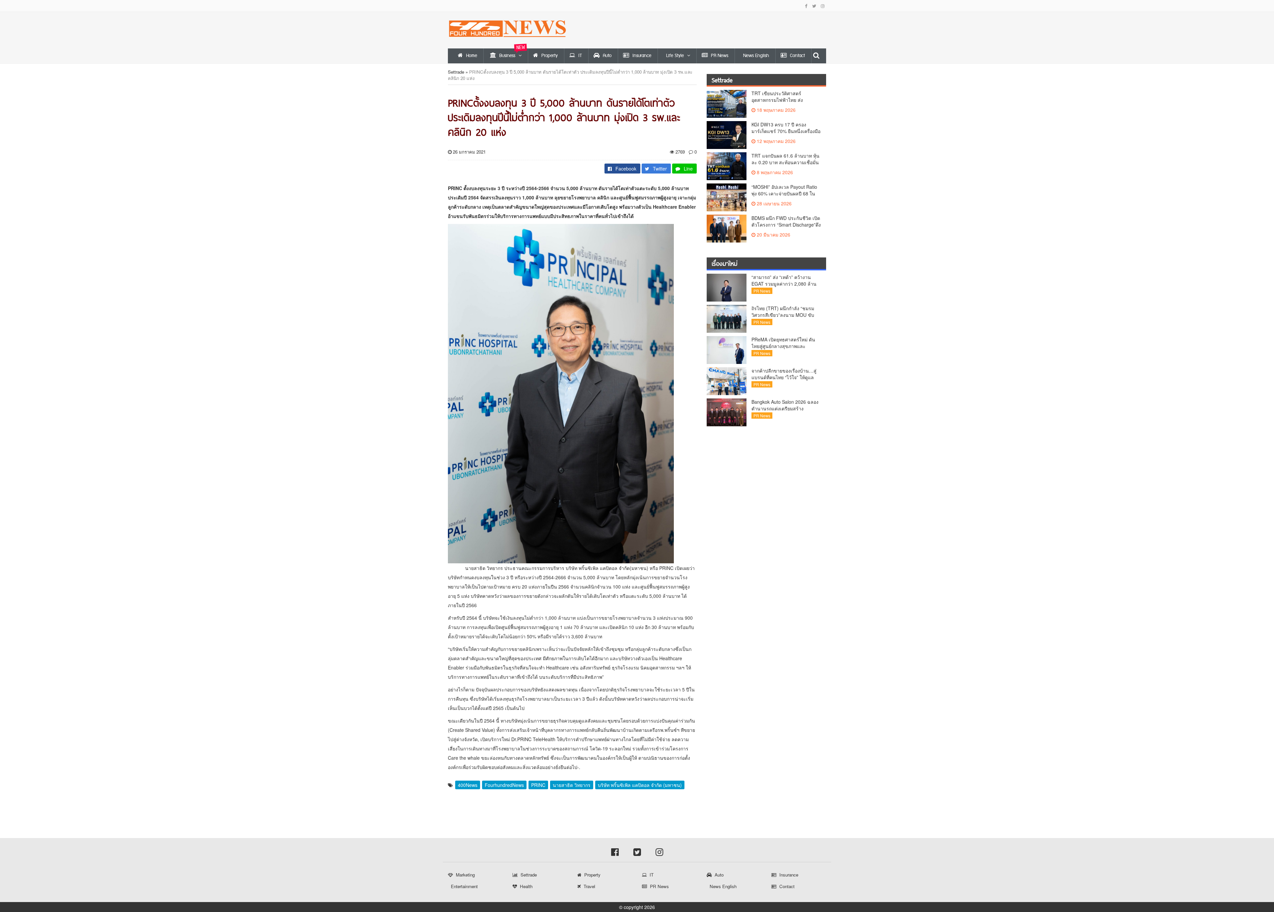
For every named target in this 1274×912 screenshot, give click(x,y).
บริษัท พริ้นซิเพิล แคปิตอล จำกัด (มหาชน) (640, 785)
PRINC (538, 785)
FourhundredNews (504, 785)
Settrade (456, 72)
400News (467, 785)
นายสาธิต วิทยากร (572, 785)
